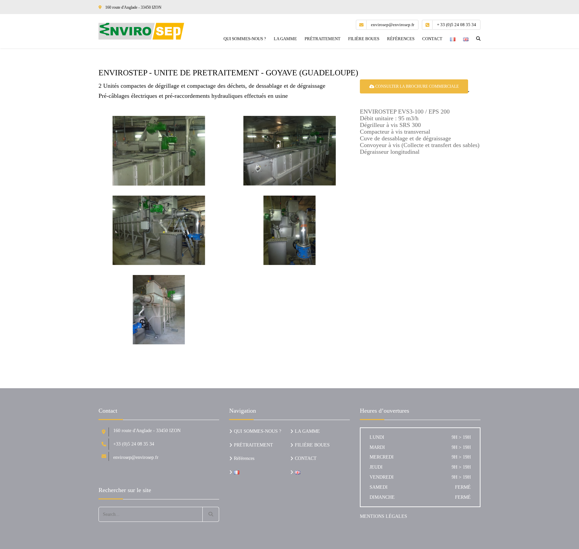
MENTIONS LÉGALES (383, 516)
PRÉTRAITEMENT (322, 38)
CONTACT (432, 38)
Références (400, 38)
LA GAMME (285, 38)
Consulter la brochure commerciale (416, 86)
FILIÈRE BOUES (363, 38)
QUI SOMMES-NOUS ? (244, 38)
